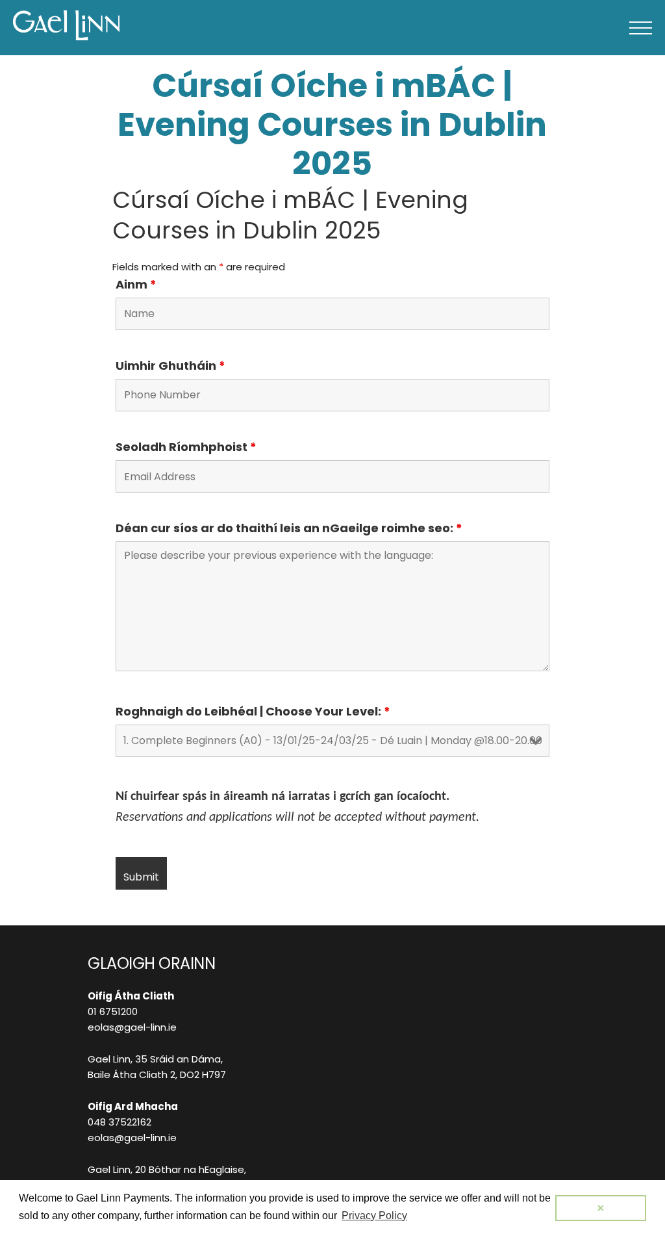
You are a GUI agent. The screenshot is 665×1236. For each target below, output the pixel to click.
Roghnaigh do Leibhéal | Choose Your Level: (253, 711)
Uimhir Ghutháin (170, 365)
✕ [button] (601, 1208)
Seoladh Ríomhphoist (186, 447)
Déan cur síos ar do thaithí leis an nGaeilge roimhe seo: (289, 528)
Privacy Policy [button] (374, 1215)
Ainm (136, 284)
